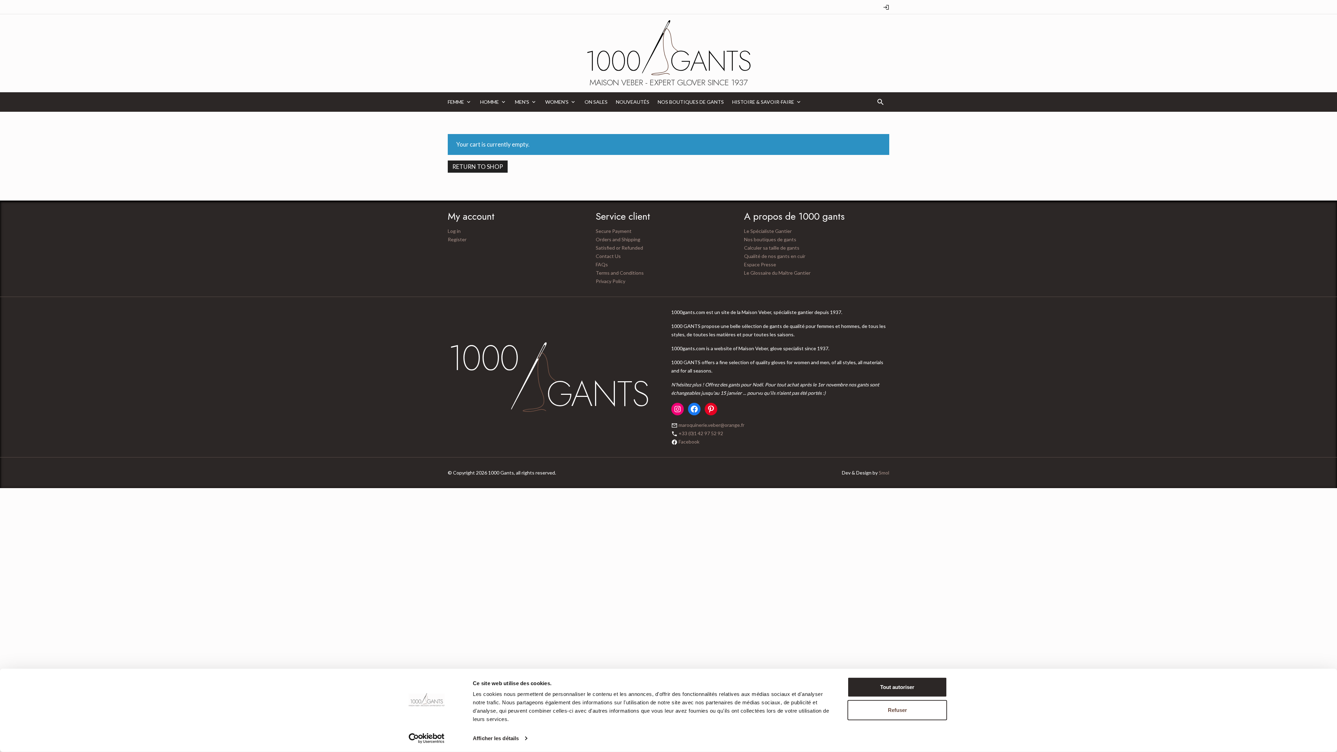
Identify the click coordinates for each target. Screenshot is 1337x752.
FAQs (602, 264)
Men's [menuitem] (522, 102)
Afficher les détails (496, 738)
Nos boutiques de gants (770, 239)
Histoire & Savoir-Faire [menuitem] (763, 102)
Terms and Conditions (620, 273)
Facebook (689, 442)
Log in (454, 231)
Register (457, 239)
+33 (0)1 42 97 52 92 (701, 433)
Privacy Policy (610, 281)
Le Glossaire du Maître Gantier (777, 273)
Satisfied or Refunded (619, 248)
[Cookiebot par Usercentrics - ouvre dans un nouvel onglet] (426, 738)
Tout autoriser (897, 687)
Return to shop (477, 166)
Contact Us (608, 256)
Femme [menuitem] (456, 102)
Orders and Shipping (618, 239)
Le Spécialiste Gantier (768, 231)
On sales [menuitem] (596, 102)
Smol (884, 473)
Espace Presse (760, 264)
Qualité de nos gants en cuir (774, 256)
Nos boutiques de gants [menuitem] (691, 102)
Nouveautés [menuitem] (632, 102)
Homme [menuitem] (489, 102)
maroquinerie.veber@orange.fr (711, 425)
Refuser (897, 710)
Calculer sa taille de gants (771, 248)
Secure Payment (614, 231)
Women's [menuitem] (557, 102)
